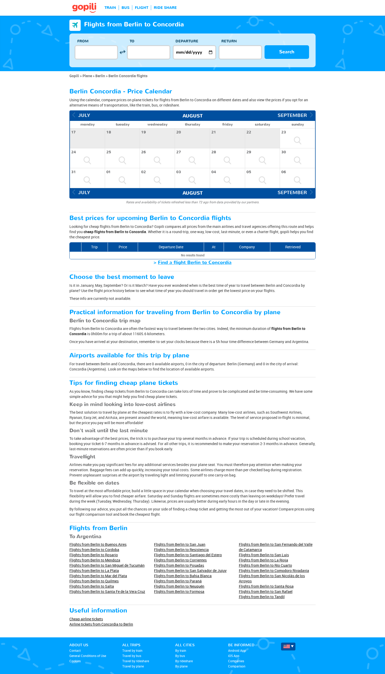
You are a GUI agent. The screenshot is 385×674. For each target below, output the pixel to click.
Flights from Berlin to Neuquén (179, 586)
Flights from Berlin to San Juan (179, 544)
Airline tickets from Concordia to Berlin (101, 624)
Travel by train (132, 650)
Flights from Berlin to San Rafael (266, 591)
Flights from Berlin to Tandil (262, 596)
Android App (237, 650)
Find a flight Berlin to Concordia (195, 262)
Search (286, 52)
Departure (186, 41)
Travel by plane (133, 666)
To (132, 41)
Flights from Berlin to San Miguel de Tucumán (107, 565)
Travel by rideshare (135, 661)
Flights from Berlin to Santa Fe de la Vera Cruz (107, 591)
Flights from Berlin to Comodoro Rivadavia (274, 570)
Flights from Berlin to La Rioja (263, 560)
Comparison (236, 666)
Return (229, 41)
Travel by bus (131, 656)
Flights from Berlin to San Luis (264, 554)
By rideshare (184, 661)
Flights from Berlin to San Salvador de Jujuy (190, 570)
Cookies (75, 661)
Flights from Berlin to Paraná (178, 580)
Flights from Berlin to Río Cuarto (265, 565)
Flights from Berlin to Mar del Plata (98, 575)
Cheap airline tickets (86, 618)
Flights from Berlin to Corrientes (180, 560)
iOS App (233, 656)
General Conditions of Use (87, 656)
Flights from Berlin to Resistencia (181, 549)
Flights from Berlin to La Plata (94, 570)
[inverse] (122, 52)
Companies (236, 661)
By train (180, 650)
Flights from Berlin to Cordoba (94, 549)
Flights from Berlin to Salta (91, 586)
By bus (180, 656)
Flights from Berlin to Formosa (179, 591)
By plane (181, 666)
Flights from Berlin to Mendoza (94, 560)
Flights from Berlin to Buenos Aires (97, 544)
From (83, 41)
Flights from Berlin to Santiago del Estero (188, 554)
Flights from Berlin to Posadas (179, 565)
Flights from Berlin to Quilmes (94, 580)
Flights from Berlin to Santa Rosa (266, 586)
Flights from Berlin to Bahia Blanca (183, 575)
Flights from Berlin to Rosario (93, 554)
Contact (75, 650)
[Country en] (288, 646)
